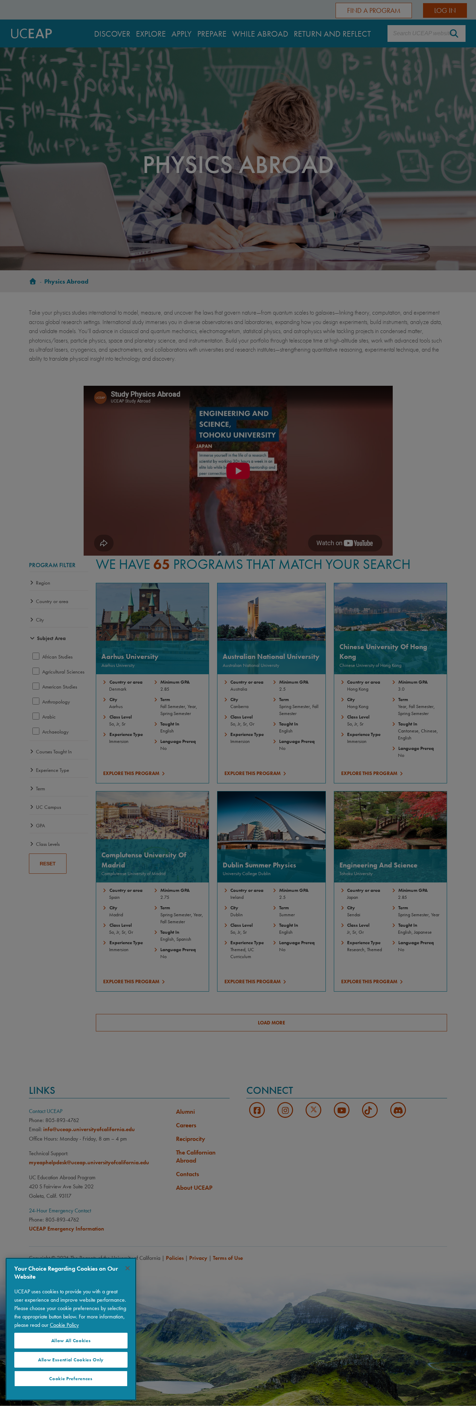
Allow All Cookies (71, 1341)
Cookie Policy (64, 1325)
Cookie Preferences (70, 1379)
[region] (71, 1329)
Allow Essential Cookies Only (71, 1360)
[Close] (127, 1268)
